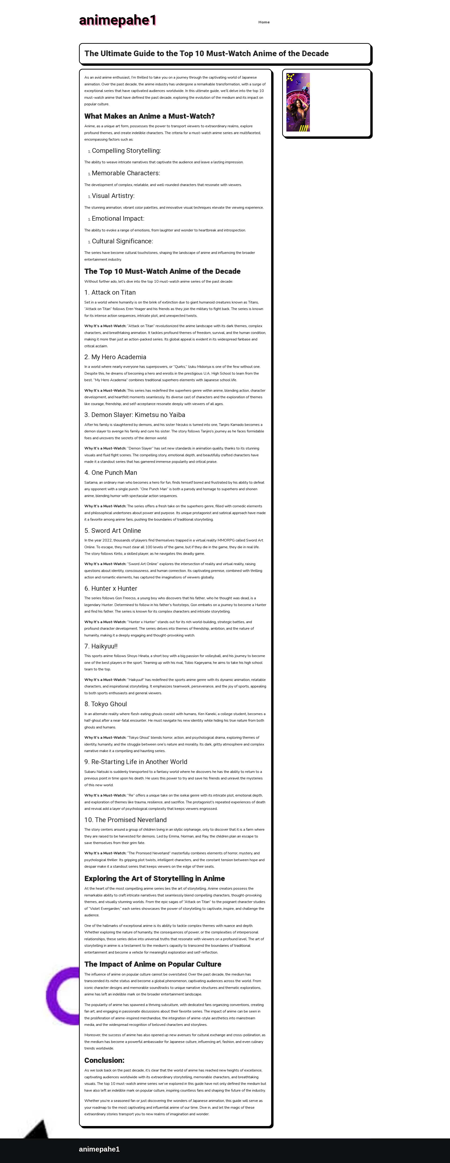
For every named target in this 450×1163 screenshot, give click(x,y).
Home (264, 22)
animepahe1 (118, 20)
